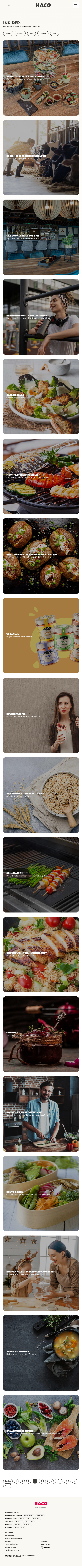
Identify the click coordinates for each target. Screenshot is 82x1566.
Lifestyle (43, 33)
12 (74, 1481)
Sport (54, 33)
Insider (8, 33)
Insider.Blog (9, 1535)
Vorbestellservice (11, 1544)
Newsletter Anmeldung (13, 1538)
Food (31, 33)
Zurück (8, 1481)
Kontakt (8, 1541)
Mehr (7, 1486)
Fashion (20, 33)
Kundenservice (10, 1547)
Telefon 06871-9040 (12, 1550)
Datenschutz (45, 1544)
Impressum (45, 1541)
